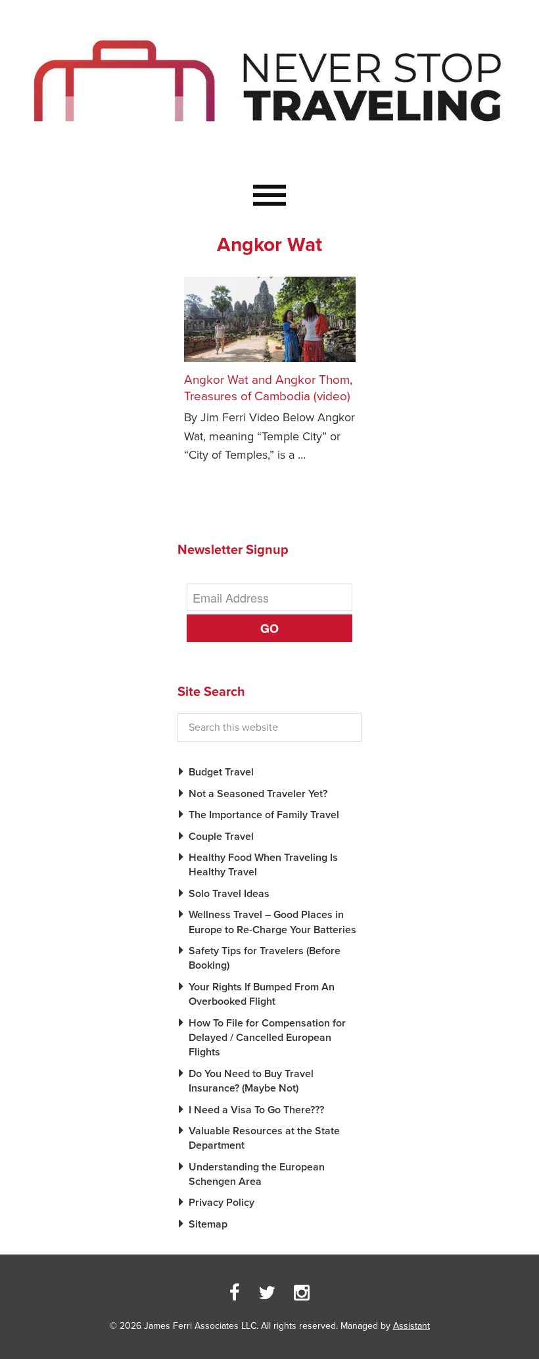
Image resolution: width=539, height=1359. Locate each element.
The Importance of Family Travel (264, 814)
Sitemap (208, 1224)
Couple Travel (221, 836)
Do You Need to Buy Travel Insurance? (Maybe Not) (251, 1081)
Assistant (411, 1325)
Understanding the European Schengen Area (257, 1174)
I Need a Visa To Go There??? (256, 1110)
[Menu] (269, 196)
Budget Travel (221, 772)
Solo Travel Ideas (229, 893)
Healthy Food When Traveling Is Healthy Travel (263, 865)
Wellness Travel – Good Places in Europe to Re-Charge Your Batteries (272, 922)
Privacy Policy (221, 1202)
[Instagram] (302, 1293)
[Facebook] (234, 1293)
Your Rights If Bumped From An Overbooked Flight (262, 994)
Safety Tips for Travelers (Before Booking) (264, 958)
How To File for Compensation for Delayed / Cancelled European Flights (267, 1038)
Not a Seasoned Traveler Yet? (258, 793)
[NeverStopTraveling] (269, 153)
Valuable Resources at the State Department (264, 1138)
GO (269, 628)
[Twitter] (266, 1293)
